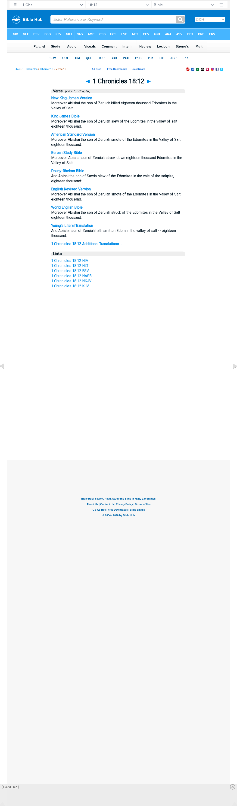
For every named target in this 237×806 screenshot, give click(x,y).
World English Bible (67, 207)
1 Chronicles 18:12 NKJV (71, 281)
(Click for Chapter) (76, 91)
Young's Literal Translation (72, 225)
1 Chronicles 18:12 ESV (70, 271)
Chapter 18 (46, 69)
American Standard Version (73, 134)
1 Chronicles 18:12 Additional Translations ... (86, 244)
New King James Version (71, 98)
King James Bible (65, 116)
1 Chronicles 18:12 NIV (69, 260)
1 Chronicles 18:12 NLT (69, 266)
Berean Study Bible (66, 152)
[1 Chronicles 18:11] (6, 376)
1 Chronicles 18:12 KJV (70, 286)
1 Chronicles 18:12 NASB (71, 276)
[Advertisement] (118, 411)
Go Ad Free (10, 787)
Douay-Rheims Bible (67, 171)
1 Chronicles (29, 69)
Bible (17, 69)
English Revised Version (71, 189)
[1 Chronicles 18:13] (231, 376)
